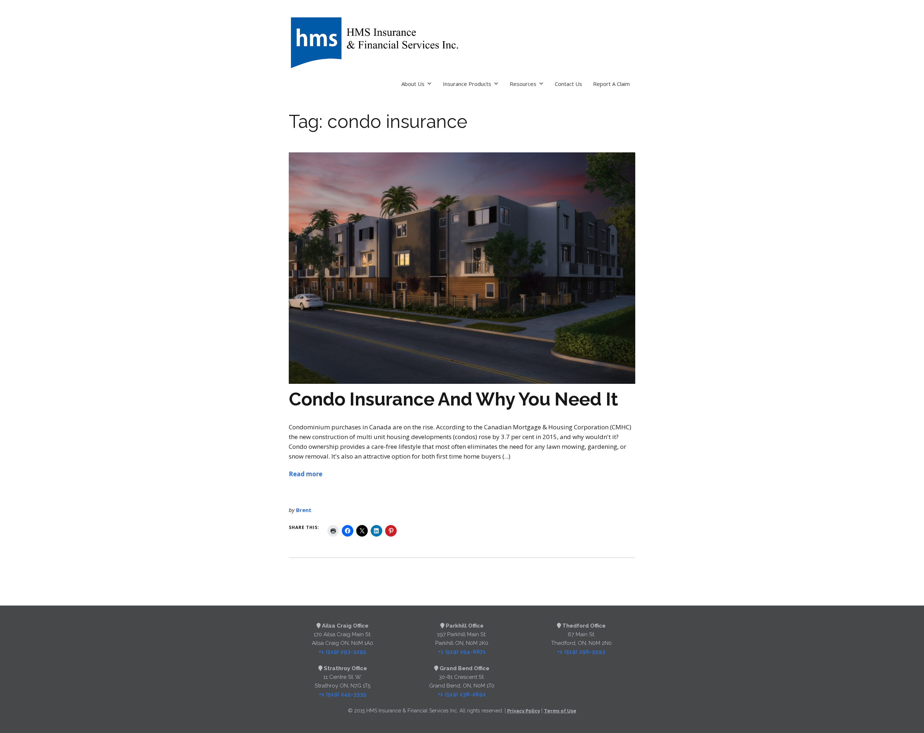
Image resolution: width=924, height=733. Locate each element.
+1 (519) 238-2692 (462, 694)
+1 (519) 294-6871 (462, 652)
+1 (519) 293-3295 (342, 652)
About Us (412, 83)
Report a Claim (611, 83)
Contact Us (568, 83)
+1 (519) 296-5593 (581, 652)
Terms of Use (560, 711)
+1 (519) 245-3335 (342, 694)
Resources (523, 83)
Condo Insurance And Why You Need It (453, 399)
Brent (303, 509)
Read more (305, 474)
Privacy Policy (523, 711)
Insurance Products (467, 83)
